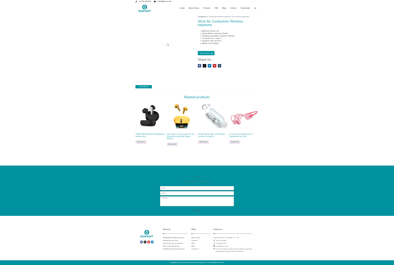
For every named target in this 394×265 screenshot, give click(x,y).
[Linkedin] (152, 242)
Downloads (245, 8)
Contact (233, 8)
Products (207, 8)
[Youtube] (148, 242)
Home (182, 8)
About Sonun (194, 8)
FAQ (216, 8)
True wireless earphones (240, 16)
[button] (255, 8)
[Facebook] (141, 242)
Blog (224, 8)
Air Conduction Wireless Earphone (218, 16)
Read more (141, 142)
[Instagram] (145, 242)
